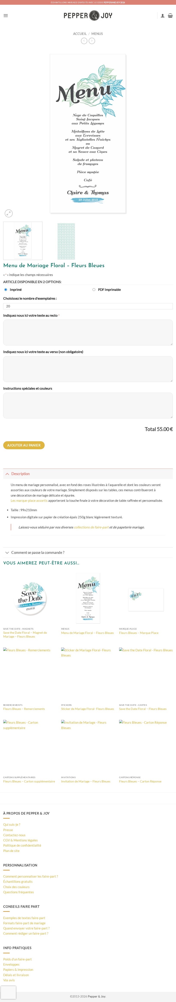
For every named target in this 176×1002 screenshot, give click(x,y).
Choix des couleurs (16, 887)
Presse (8, 830)
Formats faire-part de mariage (24, 923)
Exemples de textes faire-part (24, 918)
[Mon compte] (163, 15)
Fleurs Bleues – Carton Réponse (140, 781)
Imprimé (16, 289)
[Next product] (84, 41)
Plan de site (11, 851)
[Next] (164, 133)
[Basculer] (7, 473)
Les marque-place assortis (29, 500)
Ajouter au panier (24, 445)
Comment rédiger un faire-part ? (25, 933)
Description (20, 474)
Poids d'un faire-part (17, 959)
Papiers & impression (18, 969)
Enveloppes (11, 964)
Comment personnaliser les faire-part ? (30, 876)
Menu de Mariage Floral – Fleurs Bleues (87, 633)
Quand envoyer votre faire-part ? (26, 928)
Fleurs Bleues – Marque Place (138, 633)
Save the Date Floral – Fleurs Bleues (143, 709)
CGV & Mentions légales (20, 840)
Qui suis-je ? (11, 824)
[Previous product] (92, 41)
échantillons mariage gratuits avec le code (88, 2)
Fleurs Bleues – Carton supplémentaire (29, 781)
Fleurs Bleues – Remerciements (24, 709)
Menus (97, 34)
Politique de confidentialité (22, 845)
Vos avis (9, 980)
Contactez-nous (14, 835)
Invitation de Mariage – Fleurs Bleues (85, 781)
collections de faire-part (91, 527)
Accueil (80, 34)
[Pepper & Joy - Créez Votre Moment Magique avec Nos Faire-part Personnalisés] (88, 15)
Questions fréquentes (18, 892)
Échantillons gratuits (18, 881)
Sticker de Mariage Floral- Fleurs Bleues (87, 709)
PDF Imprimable (109, 289)
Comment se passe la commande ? (37, 552)
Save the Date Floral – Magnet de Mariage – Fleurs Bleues (25, 634)
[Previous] (12, 133)
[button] (5, 15)
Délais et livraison (16, 975)
